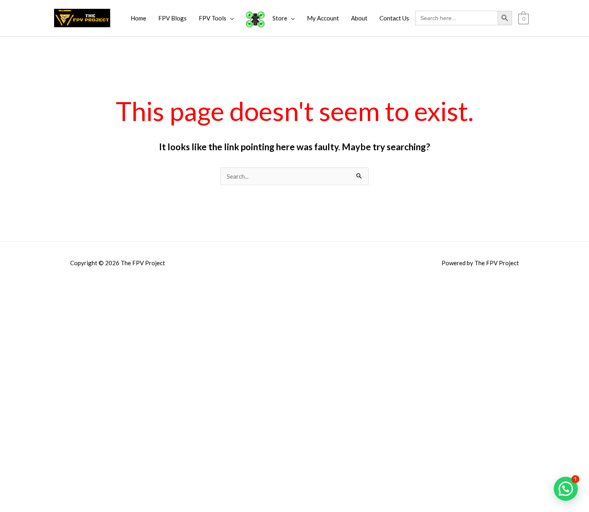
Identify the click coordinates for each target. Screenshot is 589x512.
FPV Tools (212, 18)
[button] (566, 489)
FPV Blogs (172, 18)
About (359, 18)
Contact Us (394, 18)
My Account (323, 18)
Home (138, 18)
